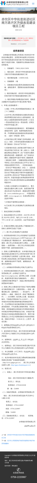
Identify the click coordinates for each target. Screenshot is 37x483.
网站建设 (15, 466)
